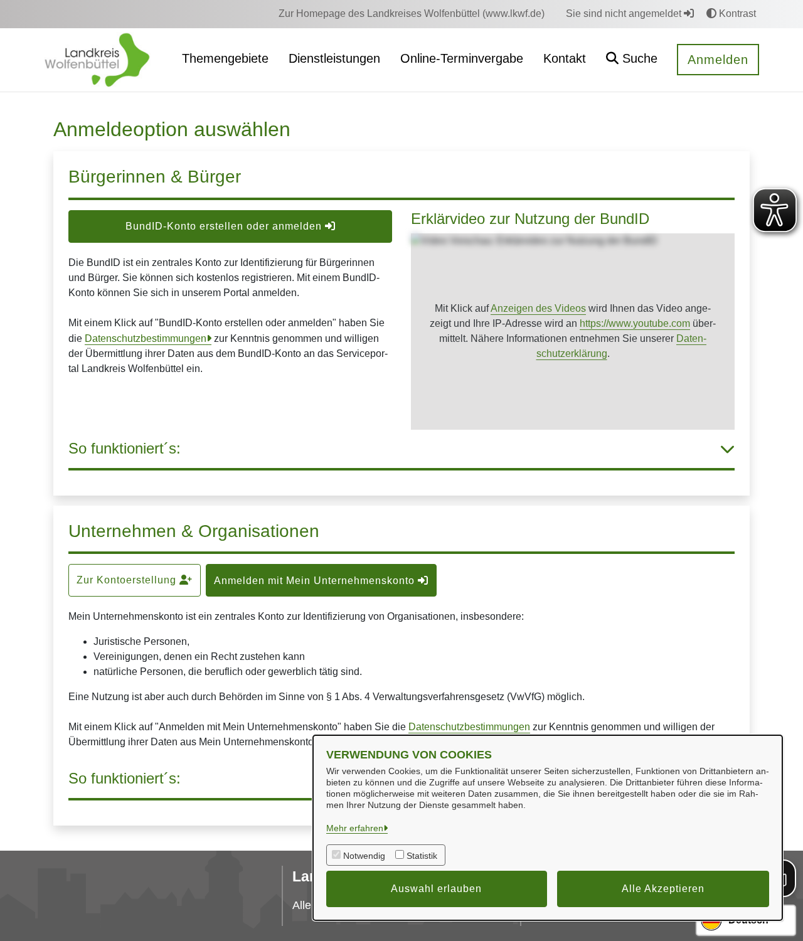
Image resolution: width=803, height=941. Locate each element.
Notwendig (364, 856)
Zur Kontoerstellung (128, 580)
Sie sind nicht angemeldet (625, 13)
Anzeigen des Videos (538, 308)
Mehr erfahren (354, 828)
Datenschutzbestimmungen (145, 338)
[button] (631, 60)
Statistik (422, 856)
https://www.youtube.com (635, 323)
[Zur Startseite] (97, 59)
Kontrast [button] (736, 13)
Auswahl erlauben (436, 888)
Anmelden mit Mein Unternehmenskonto (316, 580)
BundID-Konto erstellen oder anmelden (225, 226)
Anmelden (718, 59)
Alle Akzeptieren (663, 888)
